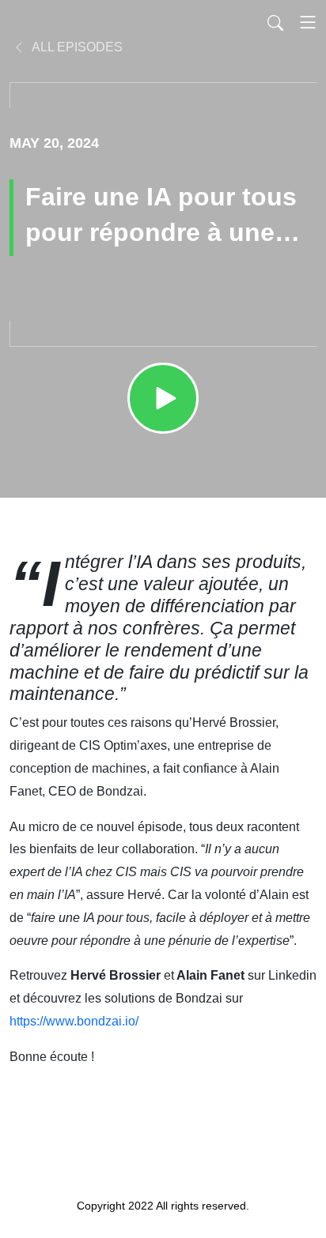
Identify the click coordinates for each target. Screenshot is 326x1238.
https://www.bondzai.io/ (73, 1021)
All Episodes (76, 47)
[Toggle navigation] (308, 22)
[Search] (275, 22)
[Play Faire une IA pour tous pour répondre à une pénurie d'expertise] (163, 398)
